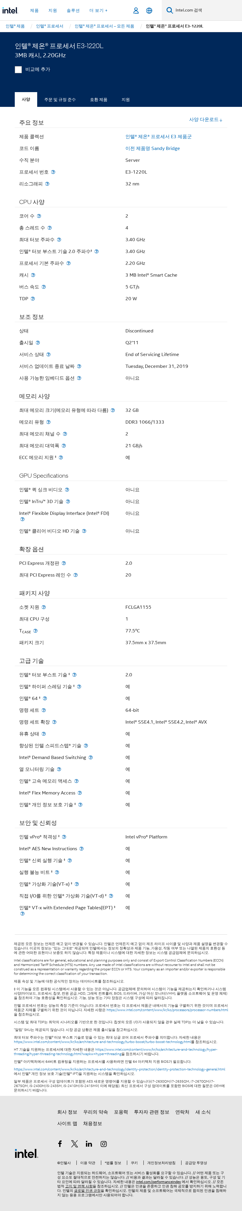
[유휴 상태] (43, 733)
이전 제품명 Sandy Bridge (152, 148)
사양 (26, 99)
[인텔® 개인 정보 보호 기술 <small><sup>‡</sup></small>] (80, 804)
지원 (126, 99)
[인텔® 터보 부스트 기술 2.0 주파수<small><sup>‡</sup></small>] (96, 251)
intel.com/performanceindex (158, 1181)
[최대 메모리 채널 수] (65, 433)
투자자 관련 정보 (151, 1112)
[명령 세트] (43, 710)
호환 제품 (98, 99)
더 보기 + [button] (98, 10)
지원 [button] (52, 10)
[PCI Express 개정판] (63, 563)
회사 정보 (67, 1112)
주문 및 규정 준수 (60, 99)
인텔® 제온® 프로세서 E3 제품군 (158, 137)
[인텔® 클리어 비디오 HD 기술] (84, 530)
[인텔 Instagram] (104, 1145)
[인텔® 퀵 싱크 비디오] (67, 489)
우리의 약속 (95, 1112)
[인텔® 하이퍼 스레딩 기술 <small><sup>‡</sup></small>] (79, 686)
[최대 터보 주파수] (59, 239)
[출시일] (38, 342)
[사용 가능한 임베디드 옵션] (79, 378)
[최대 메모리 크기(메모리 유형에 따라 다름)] (112, 410)
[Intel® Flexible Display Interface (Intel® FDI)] (22, 519)
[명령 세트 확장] (54, 721)
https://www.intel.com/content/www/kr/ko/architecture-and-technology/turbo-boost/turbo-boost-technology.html (102, 1041)
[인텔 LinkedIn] (89, 1145)
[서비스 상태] (48, 354)
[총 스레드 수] (49, 227)
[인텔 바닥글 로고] (26, 1153)
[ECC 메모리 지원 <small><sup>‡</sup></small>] (61, 457)
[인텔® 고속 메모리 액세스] (76, 781)
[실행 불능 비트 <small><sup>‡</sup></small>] (57, 872)
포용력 (121, 1112)
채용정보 (92, 1124)
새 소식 (203, 1112)
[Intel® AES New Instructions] (81, 848)
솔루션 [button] (73, 10)
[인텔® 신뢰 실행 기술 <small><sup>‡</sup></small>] (69, 860)
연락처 (182, 1112)
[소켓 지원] (43, 607)
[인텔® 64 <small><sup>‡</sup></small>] (45, 698)
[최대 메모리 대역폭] (63, 445)
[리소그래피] (47, 183)
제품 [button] (34, 10)
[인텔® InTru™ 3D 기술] (68, 501)
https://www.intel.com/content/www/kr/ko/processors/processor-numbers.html (167, 1010)
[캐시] (33, 275)
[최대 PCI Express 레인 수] (75, 574)
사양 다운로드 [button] (204, 120)
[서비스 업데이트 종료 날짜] (79, 366)
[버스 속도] (43, 286)
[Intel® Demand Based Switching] (90, 757)
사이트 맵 (67, 1124)
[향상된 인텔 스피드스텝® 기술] (86, 745)
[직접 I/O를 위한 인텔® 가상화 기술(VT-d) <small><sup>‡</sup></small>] (111, 895)
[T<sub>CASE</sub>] (35, 630)
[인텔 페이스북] (60, 1145)
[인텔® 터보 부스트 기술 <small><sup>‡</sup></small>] (74, 674)
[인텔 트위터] (75, 1145)
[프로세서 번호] (53, 171)
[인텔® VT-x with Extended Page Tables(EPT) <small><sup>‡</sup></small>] (22, 913)
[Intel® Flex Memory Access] (79, 792)
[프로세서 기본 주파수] (68, 263)
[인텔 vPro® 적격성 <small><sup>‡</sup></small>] (64, 836)
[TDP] (33, 298)
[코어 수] (39, 215)
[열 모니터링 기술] (59, 769)
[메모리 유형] (48, 422)
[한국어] (149, 10)
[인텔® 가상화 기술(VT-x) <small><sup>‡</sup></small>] (76, 884)
